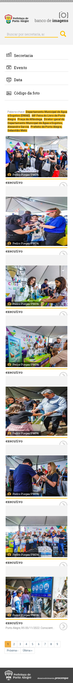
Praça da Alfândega (30, 119)
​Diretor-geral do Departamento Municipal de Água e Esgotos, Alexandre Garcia (36, 123)
